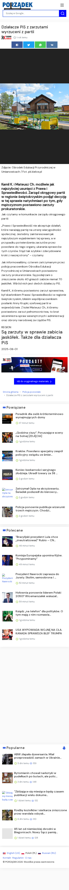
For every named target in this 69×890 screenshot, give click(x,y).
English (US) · (13, 853)
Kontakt (7, 857)
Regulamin (18, 857)
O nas (28, 857)
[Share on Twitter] (28, 44)
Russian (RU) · (49, 853)
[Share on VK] (52, 44)
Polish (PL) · (31, 853)
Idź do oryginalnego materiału (33, 381)
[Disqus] (34, 695)
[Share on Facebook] (17, 44)
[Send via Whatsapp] (40, 44)
